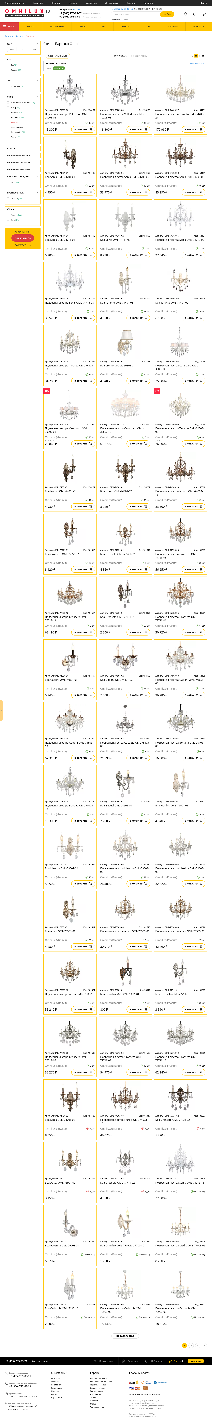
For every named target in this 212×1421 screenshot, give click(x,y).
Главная (9, 36)
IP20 (15, 182)
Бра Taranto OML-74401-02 (171, 302)
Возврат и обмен (97, 1388)
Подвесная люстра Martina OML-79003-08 (179, 870)
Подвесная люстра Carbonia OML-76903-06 (121, 1310)
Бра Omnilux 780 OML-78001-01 (119, 994)
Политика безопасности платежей (144, 1394)
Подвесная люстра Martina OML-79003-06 (124, 870)
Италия (16, 215)
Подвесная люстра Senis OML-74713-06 (179, 239)
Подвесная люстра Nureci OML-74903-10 (124, 1121)
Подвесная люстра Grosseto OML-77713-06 (66, 1058)
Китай (15, 220)
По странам (56, 1384)
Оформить (196, 1361)
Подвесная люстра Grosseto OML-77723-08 (176, 555)
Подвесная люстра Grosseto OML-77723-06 (176, 618)
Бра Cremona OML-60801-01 (117, 365)
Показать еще (125, 1336)
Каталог (12, 26)
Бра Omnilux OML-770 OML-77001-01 (123, 1245)
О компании (59, 1373)
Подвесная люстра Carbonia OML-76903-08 (176, 1310)
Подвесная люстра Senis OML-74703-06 (124, 177)
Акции (54, 1394)
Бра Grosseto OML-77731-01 (117, 617)
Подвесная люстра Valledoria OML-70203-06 (67, 115)
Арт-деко (17, 117)
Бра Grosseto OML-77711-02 (117, 1182)
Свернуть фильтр (57, 55)
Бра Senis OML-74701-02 (60, 1119)
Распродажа (56, 1388)
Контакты (149, 2)
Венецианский (19, 127)
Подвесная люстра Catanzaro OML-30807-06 (177, 367)
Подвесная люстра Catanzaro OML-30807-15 (122, 430)
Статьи (93, 1404)
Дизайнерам (111, 2)
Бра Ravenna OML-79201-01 (62, 1245)
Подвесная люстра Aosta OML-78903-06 (124, 931)
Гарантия (38, 2)
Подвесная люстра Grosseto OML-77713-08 (121, 1058)
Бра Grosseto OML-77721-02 (117, 554)
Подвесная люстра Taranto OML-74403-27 (179, 115)
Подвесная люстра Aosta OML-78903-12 (69, 994)
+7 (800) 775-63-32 (80, 13)
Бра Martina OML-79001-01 (171, 805)
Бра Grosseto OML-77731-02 (172, 1119)
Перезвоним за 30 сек (122, 9)
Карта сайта (56, 1397)
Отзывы (73, 2)
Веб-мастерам (96, 1391)
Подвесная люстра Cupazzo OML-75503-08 (125, 744)
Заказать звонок (40, 1361)
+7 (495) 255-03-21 (80, 16)
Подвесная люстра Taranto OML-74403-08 (69, 367)
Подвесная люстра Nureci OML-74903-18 (179, 492)
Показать (21, 238)
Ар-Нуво (16, 112)
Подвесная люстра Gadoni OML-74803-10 (69, 744)
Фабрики (55, 1381)
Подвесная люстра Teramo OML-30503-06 (179, 430)
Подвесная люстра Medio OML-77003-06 (180, 1245)
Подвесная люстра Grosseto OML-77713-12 (176, 1058)
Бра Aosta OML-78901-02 (60, 1182)
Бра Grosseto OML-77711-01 (172, 994)
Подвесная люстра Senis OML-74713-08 (69, 302)
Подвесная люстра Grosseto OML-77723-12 (66, 618)
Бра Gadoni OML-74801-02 (116, 679)
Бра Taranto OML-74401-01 (116, 302)
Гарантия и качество (99, 1384)
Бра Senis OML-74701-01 (60, 177)
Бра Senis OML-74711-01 (60, 239)
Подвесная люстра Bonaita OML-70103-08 (69, 807)
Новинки (55, 1391)
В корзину (81, 129)
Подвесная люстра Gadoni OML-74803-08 (179, 681)
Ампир (15, 107)
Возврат (55, 2)
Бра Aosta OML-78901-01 (60, 931)
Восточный (18, 132)
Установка (91, 2)
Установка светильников (101, 1381)
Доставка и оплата (14, 2)
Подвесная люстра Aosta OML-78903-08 (179, 931)
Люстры (16, 70)
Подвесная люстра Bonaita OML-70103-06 (179, 744)
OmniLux (16, 198)
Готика (15, 137)
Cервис (94, 1373)
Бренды (131, 2)
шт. (176, 1361)
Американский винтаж (23, 102)
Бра (14, 65)
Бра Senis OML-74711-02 (115, 239)
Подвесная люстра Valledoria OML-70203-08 (122, 115)
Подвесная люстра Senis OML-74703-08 (179, 177)
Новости (94, 1400)
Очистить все (197, 63)
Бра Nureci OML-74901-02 (116, 491)
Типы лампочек (97, 1407)
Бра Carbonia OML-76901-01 (62, 1308)
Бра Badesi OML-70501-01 (116, 805)
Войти (203, 3)
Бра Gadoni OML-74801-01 (61, 679)
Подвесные (17, 86)
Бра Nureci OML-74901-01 (61, 491)
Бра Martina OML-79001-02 (61, 868)
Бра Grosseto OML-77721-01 (62, 554)
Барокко (57, 68)
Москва (76, 9)
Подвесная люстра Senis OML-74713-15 (179, 1182)
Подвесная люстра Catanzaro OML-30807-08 (66, 430)
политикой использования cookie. (145, 1408)
